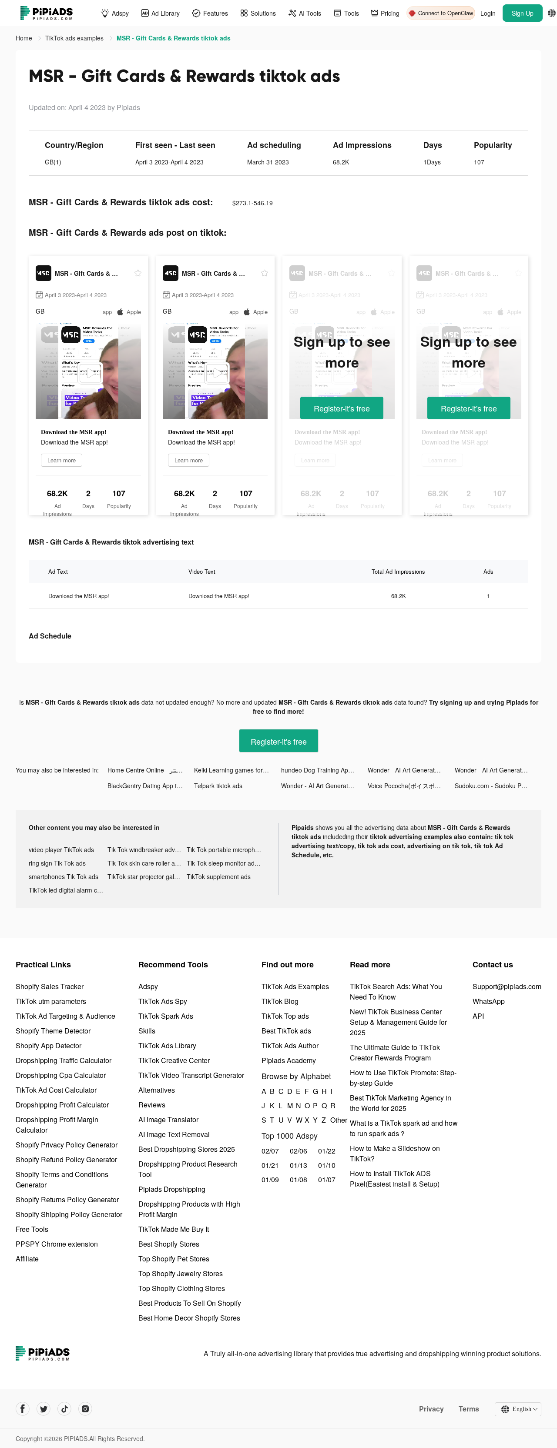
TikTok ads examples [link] (75, 37)
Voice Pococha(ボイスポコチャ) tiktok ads (411, 785)
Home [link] (25, 37)
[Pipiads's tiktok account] (64, 1409)
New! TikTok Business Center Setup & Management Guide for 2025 (398, 1022)
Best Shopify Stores (168, 1244)
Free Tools (32, 1229)
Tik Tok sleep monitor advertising (226, 863)
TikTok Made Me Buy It (173, 1229)
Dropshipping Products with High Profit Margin (189, 1209)
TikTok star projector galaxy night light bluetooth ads (146, 876)
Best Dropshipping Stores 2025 (186, 1149)
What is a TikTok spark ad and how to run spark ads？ (404, 1128)
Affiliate (27, 1259)
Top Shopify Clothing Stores (181, 1288)
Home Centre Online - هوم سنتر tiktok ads (150, 770)
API (478, 1016)
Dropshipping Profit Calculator (62, 1105)
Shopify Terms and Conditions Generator (62, 1179)
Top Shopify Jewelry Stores (180, 1273)
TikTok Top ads (285, 1016)
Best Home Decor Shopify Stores (189, 1318)
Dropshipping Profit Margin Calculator (57, 1124)
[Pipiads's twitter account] (43, 1409)
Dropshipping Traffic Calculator (63, 1060)
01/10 (327, 1165)
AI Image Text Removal (174, 1134)
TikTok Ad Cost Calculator (56, 1090)
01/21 (270, 1165)
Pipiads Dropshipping (171, 1189)
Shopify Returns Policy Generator (67, 1199)
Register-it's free (342, 408)
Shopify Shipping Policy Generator (69, 1214)
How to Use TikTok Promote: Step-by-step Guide (403, 1077)
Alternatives (156, 1090)
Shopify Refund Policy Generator (66, 1159)
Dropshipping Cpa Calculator (61, 1075)
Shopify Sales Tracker (50, 986)
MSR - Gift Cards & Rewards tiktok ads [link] (174, 37)
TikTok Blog (280, 1001)
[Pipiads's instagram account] (85, 1409)
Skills (146, 1031)
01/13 (298, 1165)
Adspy (148, 986)
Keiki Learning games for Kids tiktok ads (237, 770)
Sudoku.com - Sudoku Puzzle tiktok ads (498, 785)
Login (488, 13)
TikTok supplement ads (219, 876)
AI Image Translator (168, 1119)
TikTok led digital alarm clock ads (68, 890)
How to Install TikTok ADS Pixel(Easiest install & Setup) (395, 1178)
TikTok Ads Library (167, 1045)
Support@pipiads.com (507, 986)
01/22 (327, 1151)
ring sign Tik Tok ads (57, 863)
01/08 (298, 1179)
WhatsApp (489, 1001)
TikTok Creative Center (174, 1060)
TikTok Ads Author (290, 1045)
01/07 (327, 1179)
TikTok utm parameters (51, 1001)
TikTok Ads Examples (295, 986)
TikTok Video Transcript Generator (191, 1075)
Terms (469, 1409)
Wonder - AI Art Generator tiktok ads (411, 770)
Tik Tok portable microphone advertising (226, 849)
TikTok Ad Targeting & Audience (65, 1016)
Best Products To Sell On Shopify (189, 1303)
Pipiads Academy (289, 1060)
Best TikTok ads (286, 1031)
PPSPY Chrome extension (57, 1244)
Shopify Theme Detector (53, 1031)
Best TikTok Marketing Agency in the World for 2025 (400, 1103)
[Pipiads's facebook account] (23, 1409)
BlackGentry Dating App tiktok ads (150, 785)
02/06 (298, 1151)
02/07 (270, 1151)
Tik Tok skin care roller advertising (146, 863)
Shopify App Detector (48, 1045)
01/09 (270, 1179)
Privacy (431, 1409)
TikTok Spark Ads (165, 1016)
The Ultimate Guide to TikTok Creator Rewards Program (395, 1052)
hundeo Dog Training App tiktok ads (324, 770)
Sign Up (523, 13)
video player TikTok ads (61, 849)
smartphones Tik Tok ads (63, 876)
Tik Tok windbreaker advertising (146, 849)
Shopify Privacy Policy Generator (66, 1145)
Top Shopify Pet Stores (173, 1259)
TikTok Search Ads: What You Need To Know (396, 991)
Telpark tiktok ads (218, 785)
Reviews (151, 1105)
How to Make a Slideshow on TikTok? (395, 1153)
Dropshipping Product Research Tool (188, 1169)
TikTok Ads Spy (162, 1001)
